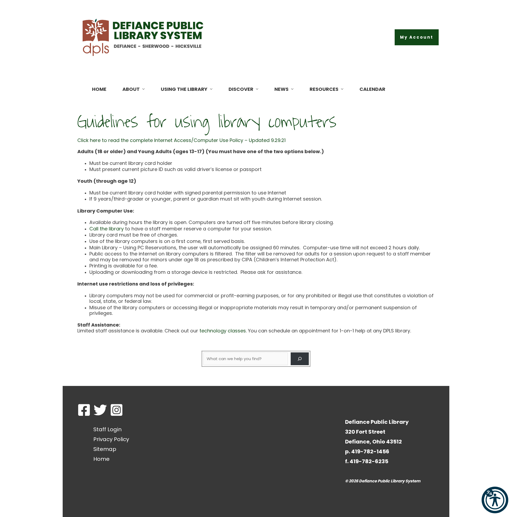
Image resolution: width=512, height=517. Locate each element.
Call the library (106, 228)
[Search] (300, 358)
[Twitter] (100, 410)
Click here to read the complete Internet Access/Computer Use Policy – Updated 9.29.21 (181, 140)
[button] (417, 37)
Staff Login (107, 429)
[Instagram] (116, 410)
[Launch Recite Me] (495, 500)
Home (101, 459)
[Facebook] (84, 410)
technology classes (222, 330)
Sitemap (104, 449)
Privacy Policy (111, 439)
